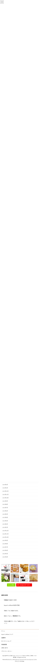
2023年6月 (5, 511)
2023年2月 (5, 524)
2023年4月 (5, 517)
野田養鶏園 (4, 644)
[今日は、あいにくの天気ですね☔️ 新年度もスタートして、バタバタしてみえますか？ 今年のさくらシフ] (33, 577)
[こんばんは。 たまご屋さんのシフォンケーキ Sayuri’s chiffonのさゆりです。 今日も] (5, 568)
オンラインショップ (6, 641)
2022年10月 (5, 537)
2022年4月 (5, 557)
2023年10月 (5, 497)
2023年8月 (5, 504)
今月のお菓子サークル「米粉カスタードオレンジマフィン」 (19, 622)
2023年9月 (5, 501)
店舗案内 (3, 637)
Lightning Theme (18, 659)
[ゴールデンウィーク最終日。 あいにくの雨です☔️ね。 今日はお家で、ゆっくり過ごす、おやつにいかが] (33, 568)
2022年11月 (5, 534)
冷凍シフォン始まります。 (11, 610)
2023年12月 (5, 491)
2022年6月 (5, 550)
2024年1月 (5, 488)
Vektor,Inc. (17, 661)
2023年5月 (5, 514)
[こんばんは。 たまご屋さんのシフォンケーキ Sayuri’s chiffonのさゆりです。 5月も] (24, 568)
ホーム (3, 631)
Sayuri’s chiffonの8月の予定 (12, 605)
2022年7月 (5, 547)
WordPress (10, 659)
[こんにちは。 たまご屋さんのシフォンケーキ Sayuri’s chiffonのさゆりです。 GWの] (5, 577)
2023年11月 (5, 494)
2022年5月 (5, 553)
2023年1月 (5, 527)
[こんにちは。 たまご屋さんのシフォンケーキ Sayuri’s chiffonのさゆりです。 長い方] (15, 577)
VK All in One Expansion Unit (29, 659)
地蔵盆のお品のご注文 (10, 600)
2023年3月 (5, 520)
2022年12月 (5, 530)
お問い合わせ (4, 648)
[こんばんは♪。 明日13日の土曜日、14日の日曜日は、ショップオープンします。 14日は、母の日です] (15, 568)
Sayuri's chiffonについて (7, 634)
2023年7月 (5, 507)
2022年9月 (5, 540)
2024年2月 (5, 484)
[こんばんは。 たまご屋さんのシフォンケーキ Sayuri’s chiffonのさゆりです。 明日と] (24, 577)
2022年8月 (5, 543)
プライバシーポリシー (6, 651)
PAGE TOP (36, 642)
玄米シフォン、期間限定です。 (12, 616)
